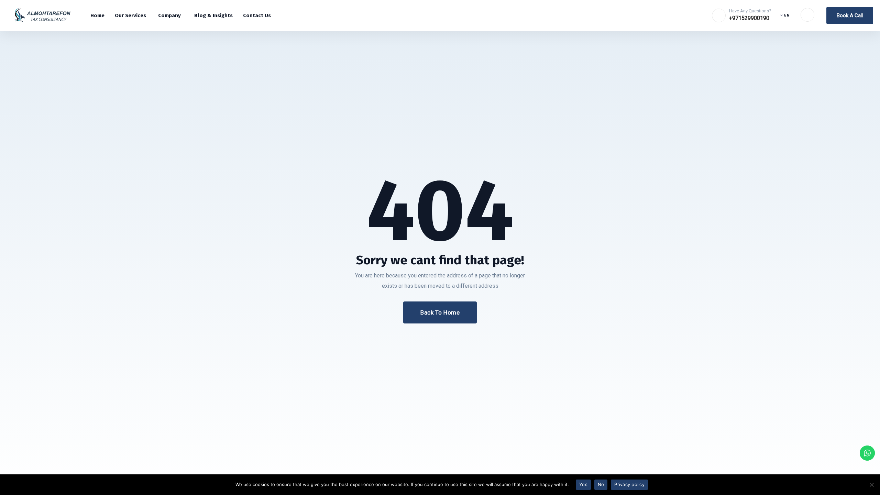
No (601, 484)
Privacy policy (629, 484)
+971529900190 (749, 18)
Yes (583, 484)
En (787, 15)
